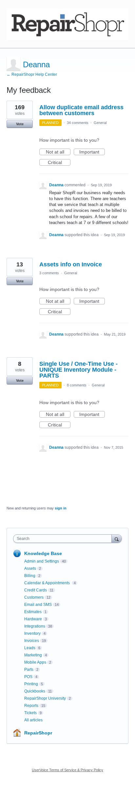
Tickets (30, 713)
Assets (30, 568)
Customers (34, 597)
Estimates (33, 611)
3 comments (49, 273)
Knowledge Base (43, 553)
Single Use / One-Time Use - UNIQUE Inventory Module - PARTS (78, 370)
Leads (29, 648)
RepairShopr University (45, 698)
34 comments (77, 123)
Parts (28, 669)
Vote (20, 124)
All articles (33, 720)
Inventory (32, 633)
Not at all (58, 152)
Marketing (33, 655)
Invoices (31, 640)
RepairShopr (38, 732)
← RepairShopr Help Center (32, 74)
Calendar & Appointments (47, 583)
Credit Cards (35, 590)
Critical (59, 163)
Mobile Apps (35, 662)
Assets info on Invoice (70, 264)
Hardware (33, 619)
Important (92, 152)
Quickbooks (34, 691)
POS (28, 676)
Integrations (34, 626)
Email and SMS (38, 604)
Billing (29, 575)
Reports (31, 705)
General (100, 123)
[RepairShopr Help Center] (67, 24)
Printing (31, 684)
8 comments (77, 385)
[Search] (116, 538)
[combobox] (63, 538)
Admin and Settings (41, 561)
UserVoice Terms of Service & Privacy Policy (67, 770)
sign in (61, 508)
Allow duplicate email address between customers (81, 110)
